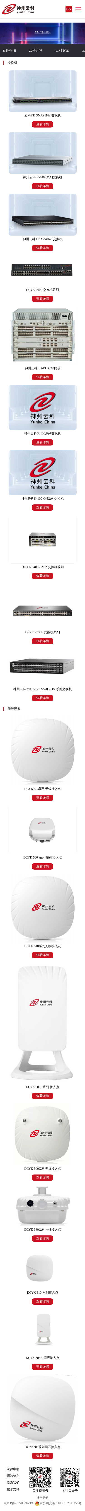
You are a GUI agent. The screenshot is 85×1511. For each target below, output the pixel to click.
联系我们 (13, 1482)
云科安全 (62, 50)
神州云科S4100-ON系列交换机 (42, 498)
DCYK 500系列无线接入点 (42, 1168)
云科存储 (9, 50)
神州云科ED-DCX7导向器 (43, 368)
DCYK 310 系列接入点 (42, 1292)
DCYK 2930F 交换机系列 (42, 632)
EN (68, 9)
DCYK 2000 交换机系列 (42, 290)
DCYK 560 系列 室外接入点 (42, 857)
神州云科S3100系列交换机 (42, 433)
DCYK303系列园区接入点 (43, 1447)
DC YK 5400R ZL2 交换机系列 (43, 567)
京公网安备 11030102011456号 (60, 1503)
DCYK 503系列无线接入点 (42, 789)
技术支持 (13, 1489)
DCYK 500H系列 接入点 (42, 1087)
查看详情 (42, 124)
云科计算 (35, 50)
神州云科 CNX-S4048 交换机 (43, 239)
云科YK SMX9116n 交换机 (42, 115)
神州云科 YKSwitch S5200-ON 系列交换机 (42, 689)
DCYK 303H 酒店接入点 (42, 1358)
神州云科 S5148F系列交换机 (42, 177)
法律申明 (13, 1469)
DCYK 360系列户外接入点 (42, 1229)
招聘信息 (13, 1476)
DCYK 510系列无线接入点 (42, 946)
